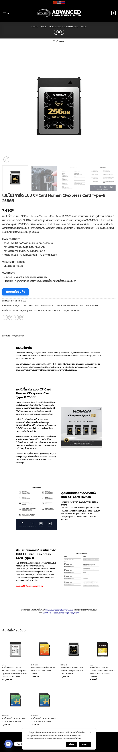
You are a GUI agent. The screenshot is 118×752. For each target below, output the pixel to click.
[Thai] (63, 2)
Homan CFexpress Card (55, 310)
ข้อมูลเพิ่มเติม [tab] (18, 335)
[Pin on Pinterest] (21, 317)
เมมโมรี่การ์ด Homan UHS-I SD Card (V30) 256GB (43, 720)
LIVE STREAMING (62, 305)
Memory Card (73, 310)
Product (43, 27)
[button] (6, 13)
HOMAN (13, 305)
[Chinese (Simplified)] (55, 2)
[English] (59, 2)
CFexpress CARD (47, 305)
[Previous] (8, 106)
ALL (20, 305)
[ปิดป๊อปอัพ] (90, 732)
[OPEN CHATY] (8, 744)
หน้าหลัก (34, 27)
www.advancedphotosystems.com (59, 609)
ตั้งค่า (78, 738)
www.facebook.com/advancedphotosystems (61, 612)
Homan (41, 310)
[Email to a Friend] (16, 317)
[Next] (109, 106)
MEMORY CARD (55, 27)
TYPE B (84, 27)
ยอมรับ (85, 744)
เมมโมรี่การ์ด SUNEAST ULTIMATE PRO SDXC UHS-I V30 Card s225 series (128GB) (102, 672)
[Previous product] (61, 32)
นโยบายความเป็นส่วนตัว (67, 735)
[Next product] (56, 32)
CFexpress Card (30, 310)
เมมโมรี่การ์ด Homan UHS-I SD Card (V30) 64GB (14, 720)
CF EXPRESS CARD (71, 27)
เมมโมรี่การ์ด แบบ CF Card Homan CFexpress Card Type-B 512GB (72, 670)
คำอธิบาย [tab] (6, 335)
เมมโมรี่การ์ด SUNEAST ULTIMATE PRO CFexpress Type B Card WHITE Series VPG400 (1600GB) (14, 672)
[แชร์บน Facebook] (5, 317)
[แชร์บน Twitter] (10, 317)
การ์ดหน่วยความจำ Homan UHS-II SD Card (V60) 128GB (43, 670)
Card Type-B (16, 310)
